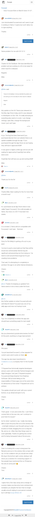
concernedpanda (9, 85)
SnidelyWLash (8, 294)
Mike (6, 59)
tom (6, 237)
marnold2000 (8, 18)
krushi (6, 187)
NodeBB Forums (18, 510)
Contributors (27, 510)
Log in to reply (28, 41)
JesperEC (7, 329)
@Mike (3, 89)
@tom (3, 284)
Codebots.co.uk (6, 362)
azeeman (7, 222)
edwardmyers (8, 478)
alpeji (6, 202)
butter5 (6, 47)
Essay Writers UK (16, 493)
